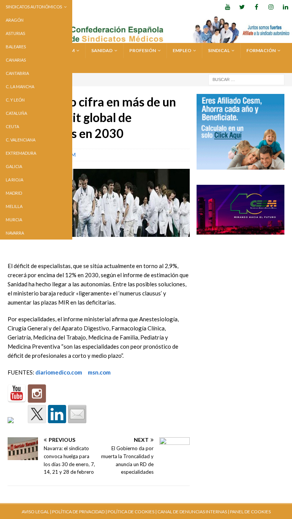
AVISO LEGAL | (36, 511)
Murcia (14, 219)
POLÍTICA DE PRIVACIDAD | (79, 511)
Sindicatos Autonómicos (34, 6)
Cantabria (17, 73)
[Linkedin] (285, 6)
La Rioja (14, 179)
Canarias (16, 59)
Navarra (15, 232)
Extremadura (21, 153)
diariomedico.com (58, 372)
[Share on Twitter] (37, 414)
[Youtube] (227, 6)
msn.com (99, 372)
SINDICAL (219, 50)
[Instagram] (271, 6)
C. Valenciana (20, 139)
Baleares (16, 46)
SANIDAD (102, 50)
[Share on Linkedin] (57, 414)
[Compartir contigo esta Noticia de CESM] (77, 414)
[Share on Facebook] (17, 426)
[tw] (242, 6)
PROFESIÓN (142, 50)
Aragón (15, 19)
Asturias (15, 33)
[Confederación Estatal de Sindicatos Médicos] (146, 38)
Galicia (14, 166)
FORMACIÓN (261, 50)
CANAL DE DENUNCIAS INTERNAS (192, 511)
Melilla (14, 206)
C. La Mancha (20, 86)
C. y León (15, 99)
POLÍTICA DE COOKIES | (132, 511)
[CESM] (37, 393)
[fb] (256, 6)
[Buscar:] (246, 79)
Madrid (14, 192)
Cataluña (16, 113)
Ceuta (12, 126)
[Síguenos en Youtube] (17, 393)
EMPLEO (182, 50)
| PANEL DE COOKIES (249, 511)
